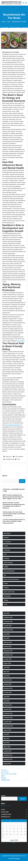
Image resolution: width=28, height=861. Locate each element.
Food (8, 21)
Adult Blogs (7, 533)
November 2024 (8, 655)
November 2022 (8, 717)
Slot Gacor (4, 770)
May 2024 (6, 671)
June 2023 (6, 696)
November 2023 (8, 688)
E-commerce (7, 541)
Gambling (6, 558)
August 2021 (7, 763)
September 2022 (8, 726)
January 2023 (7, 709)
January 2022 (7, 751)
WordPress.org (5, 816)
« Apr (13, 843)
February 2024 (8, 680)
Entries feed (4, 812)
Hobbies (6, 567)
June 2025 (6, 634)
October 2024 (7, 659)
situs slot (3, 778)
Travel (5, 604)
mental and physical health (12, 425)
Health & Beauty (8, 562)
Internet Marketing (9, 571)
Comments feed (6, 814)
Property (6, 587)
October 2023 (7, 692)
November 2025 (8, 621)
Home (3, 21)
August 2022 (7, 730)
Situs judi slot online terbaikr (9, 774)
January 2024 (7, 684)
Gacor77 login (5, 772)
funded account (5, 780)
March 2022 (7, 747)
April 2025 (6, 638)
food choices (20, 341)
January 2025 (7, 646)
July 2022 (6, 734)
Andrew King (10, 459)
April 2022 (6, 742)
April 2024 (6, 676)
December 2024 (8, 651)
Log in (3, 809)
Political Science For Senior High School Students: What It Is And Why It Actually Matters (14, 513)
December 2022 (8, 713)
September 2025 (8, 630)
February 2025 (8, 642)
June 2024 (6, 667)
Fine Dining (7, 550)
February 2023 (8, 705)
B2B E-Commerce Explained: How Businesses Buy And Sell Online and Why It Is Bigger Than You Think (13, 496)
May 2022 (6, 738)
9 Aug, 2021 (8, 456)
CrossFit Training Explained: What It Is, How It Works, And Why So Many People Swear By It (14, 521)
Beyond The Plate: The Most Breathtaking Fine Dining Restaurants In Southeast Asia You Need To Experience (14, 505)
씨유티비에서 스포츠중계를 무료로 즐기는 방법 (14, 490)
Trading (6, 600)
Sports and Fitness (9, 592)
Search (4, 476)
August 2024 (7, 663)
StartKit (17, 858)
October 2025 (7, 625)
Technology (7, 596)
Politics (6, 583)
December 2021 (8, 755)
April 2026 (6, 613)
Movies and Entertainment (11, 579)
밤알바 (3, 776)
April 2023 (6, 701)
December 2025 (8, 617)
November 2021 (8, 759)
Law (5, 575)
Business (6, 537)
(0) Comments (19, 456)
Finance (6, 546)
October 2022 (7, 722)
